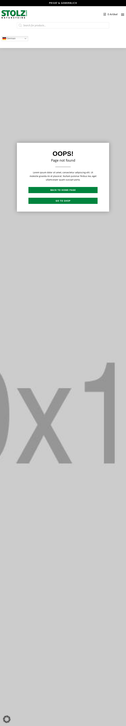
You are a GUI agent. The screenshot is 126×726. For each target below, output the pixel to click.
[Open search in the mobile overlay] (63, 25)
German (11, 38)
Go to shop (63, 200)
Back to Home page (63, 190)
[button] (7, 719)
